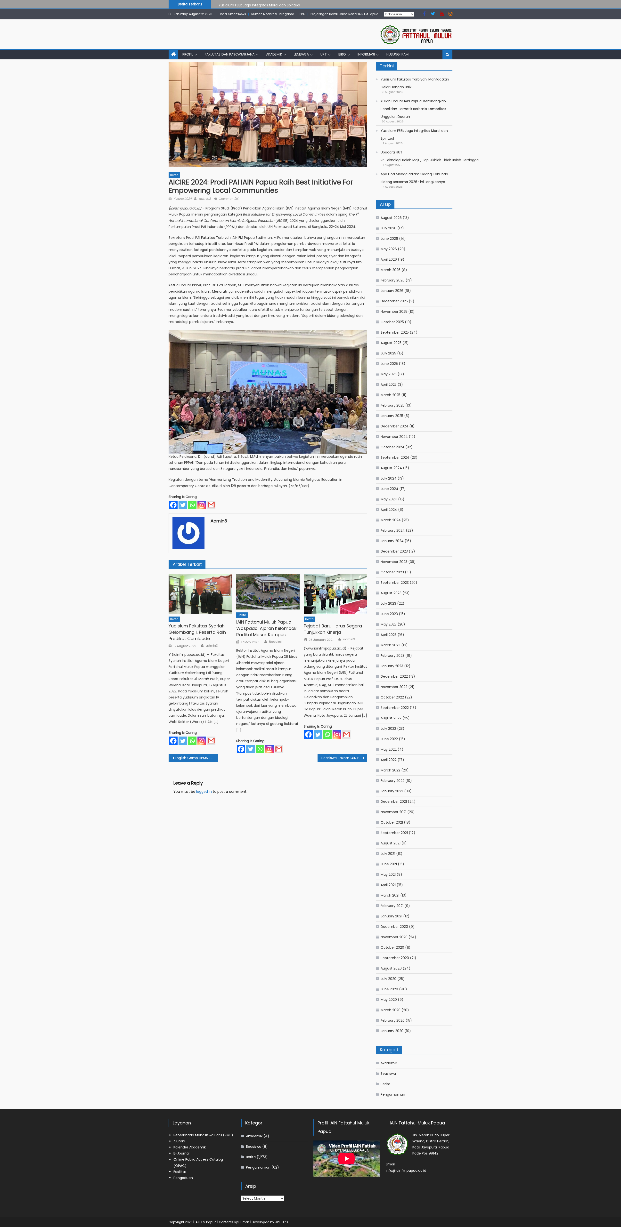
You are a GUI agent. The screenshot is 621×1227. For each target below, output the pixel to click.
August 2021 (390, 843)
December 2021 (394, 801)
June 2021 (389, 864)
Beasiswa (388, 1073)
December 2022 (394, 676)
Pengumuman (393, 1094)
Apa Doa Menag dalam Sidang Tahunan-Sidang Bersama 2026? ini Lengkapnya (415, 178)
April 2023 (389, 634)
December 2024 (394, 426)
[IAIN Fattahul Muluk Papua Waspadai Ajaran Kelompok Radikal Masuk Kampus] (268, 591)
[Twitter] (183, 505)
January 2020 (392, 1030)
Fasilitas (180, 1171)
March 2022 (390, 770)
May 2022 (389, 749)
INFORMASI (366, 54)
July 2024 (389, 478)
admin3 (205, 198)
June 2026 (389, 238)
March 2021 (390, 895)
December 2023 (394, 551)
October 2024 (392, 447)
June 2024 (389, 488)
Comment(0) (229, 198)
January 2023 (392, 666)
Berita (174, 175)
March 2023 (390, 645)
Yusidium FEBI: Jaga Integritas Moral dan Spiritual (259, 3)
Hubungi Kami (397, 54)
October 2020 (392, 947)
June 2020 (389, 989)
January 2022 (392, 791)
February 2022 (392, 780)
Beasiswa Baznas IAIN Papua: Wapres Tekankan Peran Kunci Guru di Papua (344, 757)
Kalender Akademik (189, 1147)
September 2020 (395, 957)
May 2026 (389, 249)
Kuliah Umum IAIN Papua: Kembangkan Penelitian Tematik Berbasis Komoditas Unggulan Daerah (413, 109)
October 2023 (392, 572)
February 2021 (392, 905)
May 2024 (389, 499)
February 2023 (392, 655)
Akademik (274, 54)
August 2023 (391, 593)
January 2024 (392, 540)
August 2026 (391, 217)
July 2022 (388, 728)
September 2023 (395, 582)
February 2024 (393, 530)
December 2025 (394, 301)
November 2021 (393, 812)
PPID (302, 14)
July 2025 (388, 353)
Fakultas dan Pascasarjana (229, 54)
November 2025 (394, 311)
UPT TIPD (281, 1222)
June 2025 (389, 363)
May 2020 (389, 999)
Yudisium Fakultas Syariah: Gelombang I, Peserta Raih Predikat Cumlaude (197, 632)
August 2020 (391, 968)
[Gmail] (211, 505)
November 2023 (394, 561)
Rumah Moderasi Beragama (272, 14)
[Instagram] (201, 505)
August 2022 (391, 718)
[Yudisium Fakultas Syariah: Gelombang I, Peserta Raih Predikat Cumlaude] (200, 594)
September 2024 (395, 457)
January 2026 (392, 290)
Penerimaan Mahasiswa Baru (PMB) (203, 1135)
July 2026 (388, 228)
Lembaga (301, 54)
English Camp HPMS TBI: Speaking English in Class (196, 757)
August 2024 (391, 467)
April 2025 (389, 384)
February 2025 (392, 405)
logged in (204, 791)
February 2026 (393, 280)
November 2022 (394, 686)
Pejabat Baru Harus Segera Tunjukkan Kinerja (333, 629)
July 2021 (388, 853)
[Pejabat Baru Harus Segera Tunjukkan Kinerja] (335, 594)
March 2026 (390, 269)
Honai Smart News (232, 14)
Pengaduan (183, 1177)
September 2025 (395, 332)
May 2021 (388, 874)
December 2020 (394, 926)
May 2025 (389, 374)
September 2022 (395, 707)
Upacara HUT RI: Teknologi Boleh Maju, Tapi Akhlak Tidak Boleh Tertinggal (430, 156)
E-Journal (181, 1153)
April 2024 (389, 509)
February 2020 (393, 1020)
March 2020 (390, 1010)
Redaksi (275, 642)
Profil (187, 54)
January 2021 (391, 916)
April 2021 (388, 884)
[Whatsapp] (192, 505)
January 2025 (392, 415)
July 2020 (388, 978)
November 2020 (394, 937)
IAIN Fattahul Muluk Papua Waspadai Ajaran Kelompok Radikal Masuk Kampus (266, 628)
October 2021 (392, 822)
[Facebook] (173, 505)
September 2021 (394, 832)
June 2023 (389, 613)
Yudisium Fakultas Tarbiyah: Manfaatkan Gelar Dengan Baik (415, 83)
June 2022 (389, 739)
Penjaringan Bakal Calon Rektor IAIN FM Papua (344, 14)
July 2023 (388, 603)
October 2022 (392, 697)
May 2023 (389, 624)
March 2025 (390, 395)
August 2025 (391, 342)
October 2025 (392, 322)
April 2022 (389, 759)
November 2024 (394, 436)
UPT (323, 54)
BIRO (342, 54)
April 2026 (389, 259)
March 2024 (391, 520)
